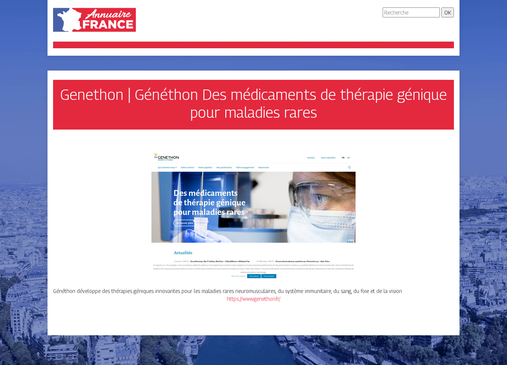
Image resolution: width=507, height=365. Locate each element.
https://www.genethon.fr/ (254, 299)
